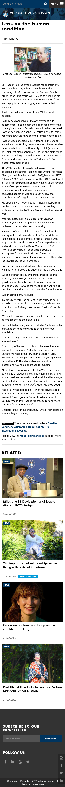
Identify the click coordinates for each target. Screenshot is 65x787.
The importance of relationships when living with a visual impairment (30, 565)
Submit (51, 738)
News (6, 461)
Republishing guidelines (33, 784)
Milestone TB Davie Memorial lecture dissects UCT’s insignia (29, 503)
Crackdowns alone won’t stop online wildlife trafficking (29, 627)
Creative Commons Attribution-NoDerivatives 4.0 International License (29, 427)
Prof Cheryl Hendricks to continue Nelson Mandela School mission (32, 689)
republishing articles (32, 435)
